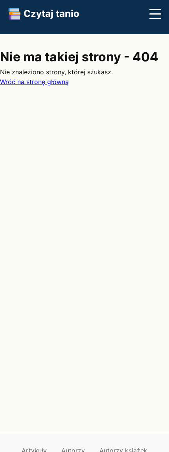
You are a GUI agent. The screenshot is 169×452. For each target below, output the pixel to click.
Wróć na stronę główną (34, 82)
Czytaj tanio (51, 13)
